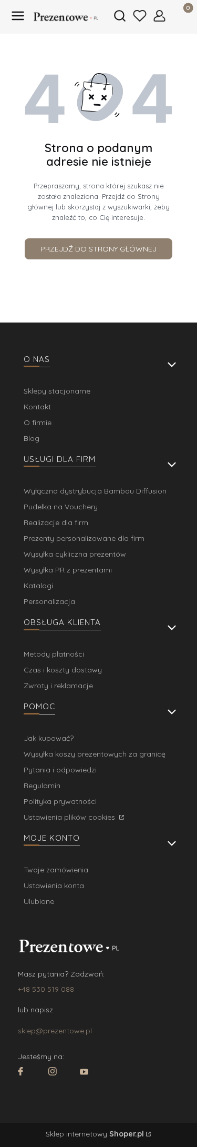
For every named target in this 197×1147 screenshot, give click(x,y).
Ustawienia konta (54, 885)
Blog (31, 438)
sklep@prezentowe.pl (55, 1030)
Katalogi (38, 585)
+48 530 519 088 (46, 989)
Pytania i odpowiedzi (60, 769)
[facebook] (20, 1072)
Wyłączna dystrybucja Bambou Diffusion (95, 491)
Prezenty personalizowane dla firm (84, 538)
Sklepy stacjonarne (57, 391)
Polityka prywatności (60, 801)
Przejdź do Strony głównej (98, 249)
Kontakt (37, 406)
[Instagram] (52, 1072)
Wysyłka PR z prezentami (68, 570)
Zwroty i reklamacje (58, 685)
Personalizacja (49, 601)
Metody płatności (54, 654)
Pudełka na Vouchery (61, 506)
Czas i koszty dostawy (63, 670)
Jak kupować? (49, 738)
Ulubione (39, 901)
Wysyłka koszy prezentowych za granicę (94, 754)
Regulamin (42, 785)
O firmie (37, 422)
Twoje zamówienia (56, 869)
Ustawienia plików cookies (70, 817)
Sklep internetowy (95, 1134)
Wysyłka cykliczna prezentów (75, 554)
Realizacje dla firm (56, 522)
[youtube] (84, 1072)
